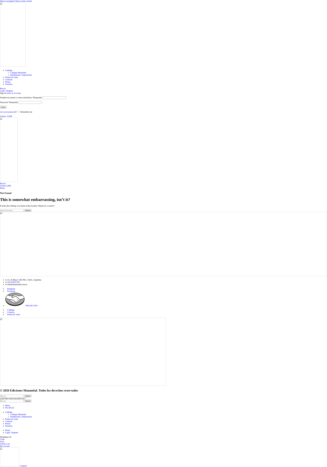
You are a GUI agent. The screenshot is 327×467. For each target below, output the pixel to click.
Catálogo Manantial (18, 73)
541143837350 (13, 282)
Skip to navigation (7, 1)
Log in (3, 107)
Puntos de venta (13, 314)
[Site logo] (13, 66)
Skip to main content (23, 1)
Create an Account (13, 93)
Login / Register (11, 432)
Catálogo (10, 310)
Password (9, 102)
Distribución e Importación (21, 75)
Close (2, 439)
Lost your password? (8, 112)
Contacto (10, 312)
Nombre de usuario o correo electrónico (21, 97)
